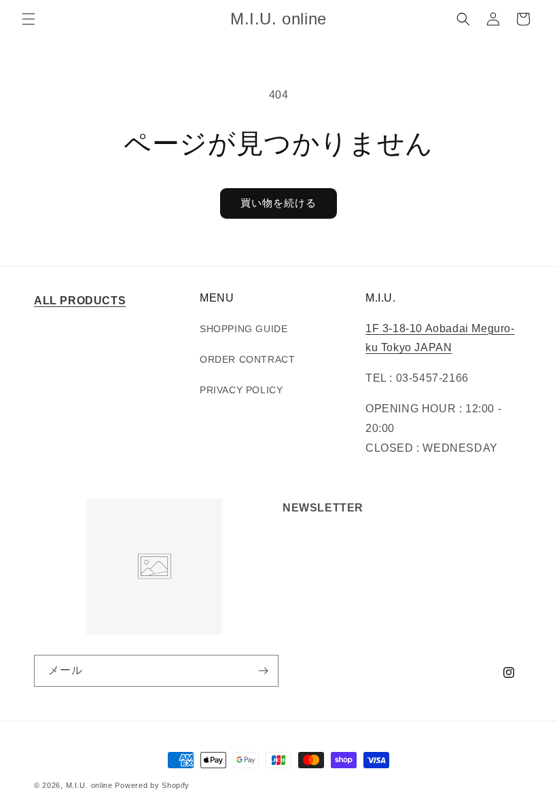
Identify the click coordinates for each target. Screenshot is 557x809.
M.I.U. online (89, 785)
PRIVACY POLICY (241, 389)
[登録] (263, 671)
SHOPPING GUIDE (243, 328)
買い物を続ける (278, 203)
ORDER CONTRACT (247, 359)
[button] (28, 19)
